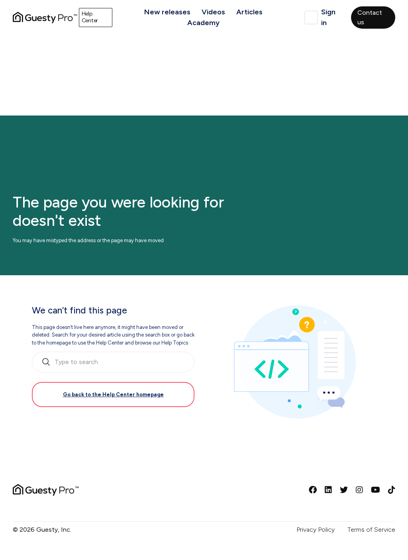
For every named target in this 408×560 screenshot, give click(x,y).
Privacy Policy (315, 529)
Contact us (369, 17)
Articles (249, 12)
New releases (167, 12)
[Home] (45, 17)
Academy (203, 22)
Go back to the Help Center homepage (113, 394)
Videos (213, 12)
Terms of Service (371, 529)
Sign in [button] (328, 17)
